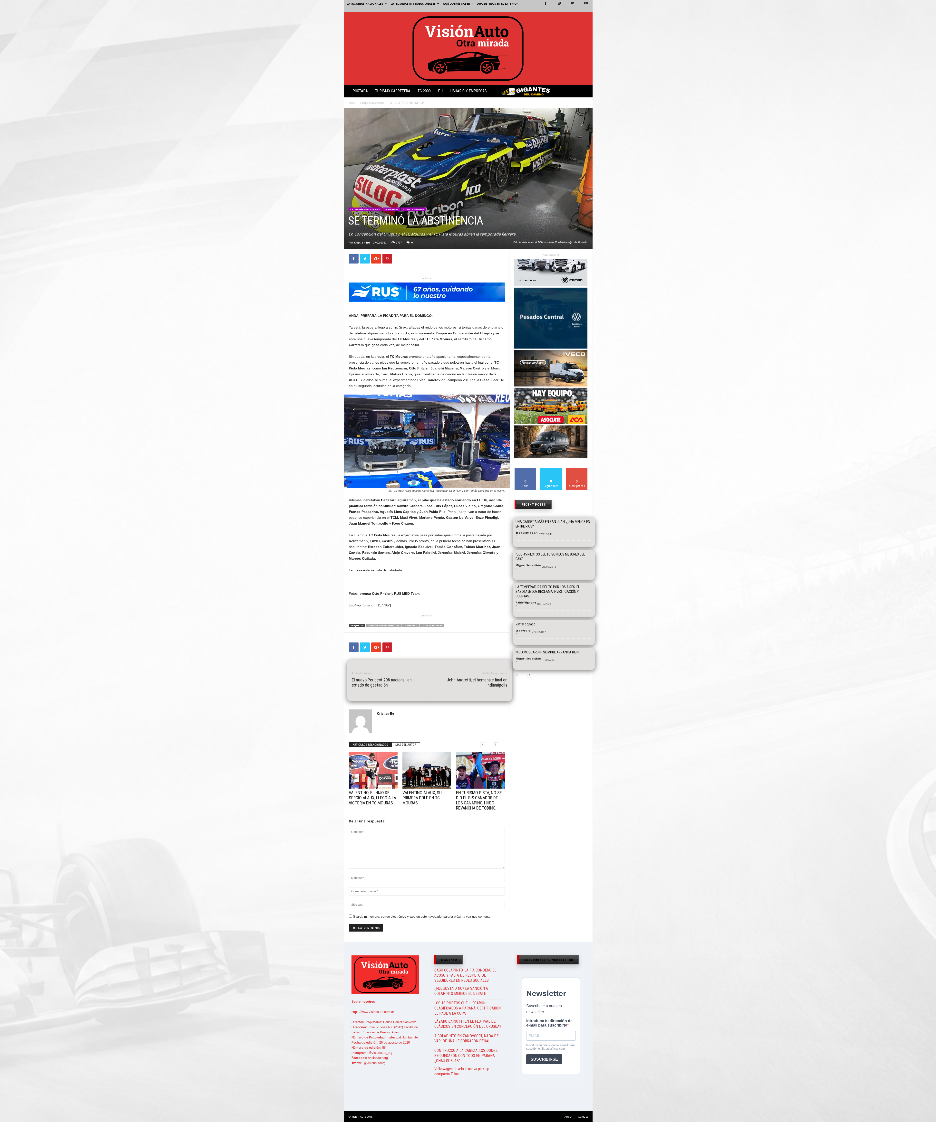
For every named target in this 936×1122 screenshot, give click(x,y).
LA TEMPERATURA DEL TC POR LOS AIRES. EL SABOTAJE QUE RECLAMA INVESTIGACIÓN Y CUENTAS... (548, 591)
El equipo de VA (526, 532)
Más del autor (405, 744)
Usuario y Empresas (468, 91)
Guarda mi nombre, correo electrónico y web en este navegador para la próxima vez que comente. (422, 916)
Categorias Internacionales (413, 3)
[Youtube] (583, 6)
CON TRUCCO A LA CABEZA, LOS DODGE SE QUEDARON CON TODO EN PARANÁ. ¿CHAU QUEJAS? (465, 1055)
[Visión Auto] (468, 48)
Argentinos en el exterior (497, 3)
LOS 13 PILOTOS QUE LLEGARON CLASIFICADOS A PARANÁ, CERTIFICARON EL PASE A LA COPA (467, 1008)
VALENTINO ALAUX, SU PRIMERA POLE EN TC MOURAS (422, 797)
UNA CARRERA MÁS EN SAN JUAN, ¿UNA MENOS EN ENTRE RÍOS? (553, 523)
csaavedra (523, 630)
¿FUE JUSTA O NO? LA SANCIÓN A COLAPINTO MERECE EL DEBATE (461, 991)
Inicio (352, 102)
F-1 (440, 91)
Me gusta (525, 470)
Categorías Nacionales (372, 102)
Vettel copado (526, 624)
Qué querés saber (456, 3)
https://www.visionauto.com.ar (372, 1012)
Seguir (551, 470)
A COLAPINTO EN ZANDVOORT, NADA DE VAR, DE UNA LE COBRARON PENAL (466, 1038)
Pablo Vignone (526, 602)
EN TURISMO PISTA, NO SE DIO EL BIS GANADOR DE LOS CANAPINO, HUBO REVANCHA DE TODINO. (479, 800)
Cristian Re (362, 242)
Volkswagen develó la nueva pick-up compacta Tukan (461, 1071)
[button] (585, 92)
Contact (583, 1116)
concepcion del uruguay (383, 625)
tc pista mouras (431, 625)
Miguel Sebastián (528, 565)
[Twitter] (569, 6)
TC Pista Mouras (413, 209)
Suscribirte (577, 470)
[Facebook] (543, 6)
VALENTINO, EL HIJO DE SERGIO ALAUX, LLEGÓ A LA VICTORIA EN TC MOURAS (372, 797)
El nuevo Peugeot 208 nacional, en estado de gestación (382, 682)
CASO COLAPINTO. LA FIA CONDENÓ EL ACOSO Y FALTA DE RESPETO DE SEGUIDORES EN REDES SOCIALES (465, 975)
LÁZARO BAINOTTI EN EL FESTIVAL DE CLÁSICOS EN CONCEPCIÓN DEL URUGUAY (467, 1024)
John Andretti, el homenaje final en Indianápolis (477, 682)
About (568, 1116)
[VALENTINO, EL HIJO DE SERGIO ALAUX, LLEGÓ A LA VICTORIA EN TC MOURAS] (373, 770)
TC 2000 (424, 91)
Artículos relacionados (370, 744)
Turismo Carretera (392, 91)
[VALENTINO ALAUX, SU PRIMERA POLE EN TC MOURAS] (426, 770)
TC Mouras (391, 209)
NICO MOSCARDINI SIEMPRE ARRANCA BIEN (547, 652)
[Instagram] (556, 6)
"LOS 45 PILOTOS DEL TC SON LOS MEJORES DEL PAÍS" (550, 556)
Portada (360, 91)
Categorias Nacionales (365, 3)
